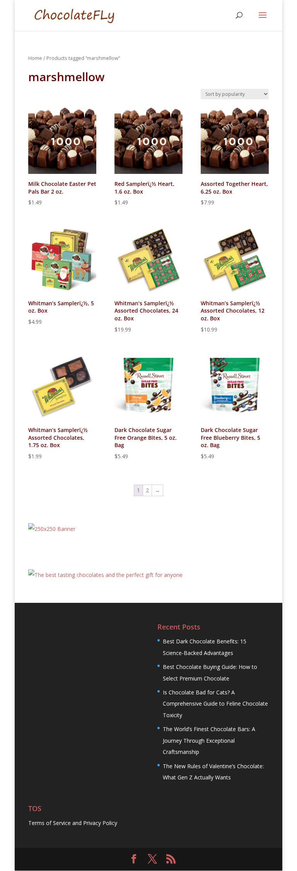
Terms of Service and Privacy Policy (72, 823)
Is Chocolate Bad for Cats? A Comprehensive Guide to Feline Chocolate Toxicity (215, 704)
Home (35, 57)
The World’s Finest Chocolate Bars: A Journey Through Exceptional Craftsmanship (209, 740)
